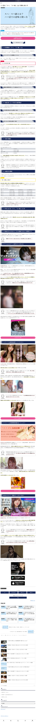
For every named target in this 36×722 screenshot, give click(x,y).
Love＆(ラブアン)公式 (18, 337)
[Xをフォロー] (18, 598)
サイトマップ (3, 709)
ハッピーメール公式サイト (18, 418)
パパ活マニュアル (4, 588)
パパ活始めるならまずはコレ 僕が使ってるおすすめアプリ (18, 38)
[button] (34, 685)
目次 (17, 42)
